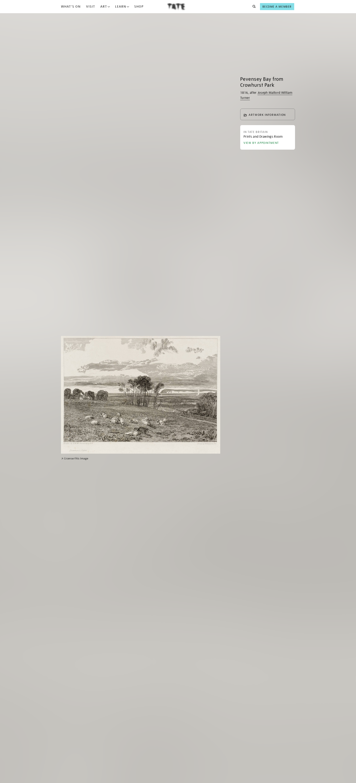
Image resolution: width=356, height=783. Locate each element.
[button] (252, 6)
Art (103, 7)
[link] (74, 458)
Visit (90, 7)
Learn (120, 7)
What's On (71, 7)
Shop (139, 7)
